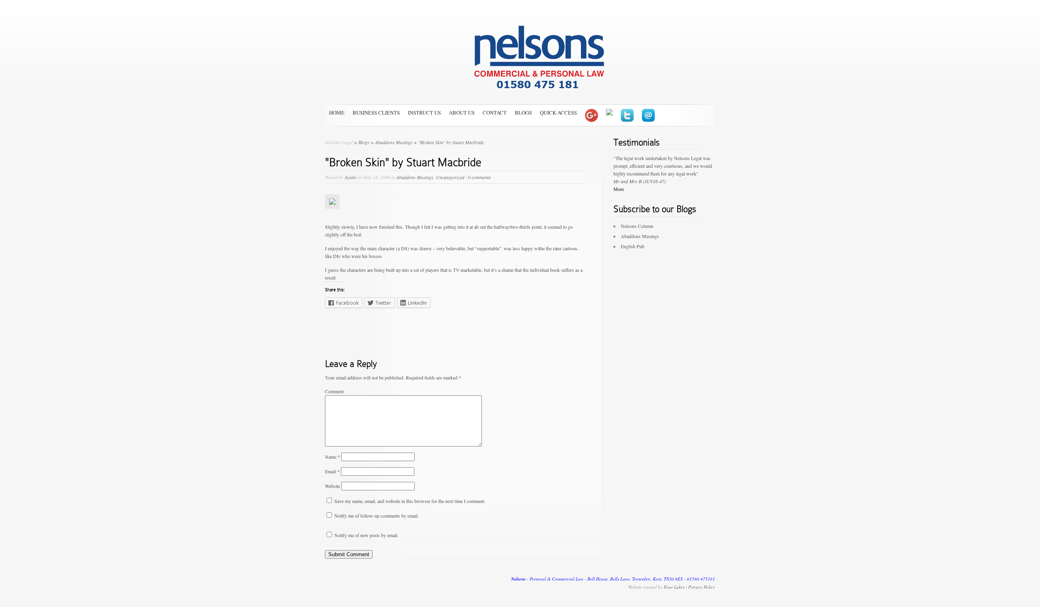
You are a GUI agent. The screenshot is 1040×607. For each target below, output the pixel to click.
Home (336, 112)
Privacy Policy (701, 587)
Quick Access (558, 112)
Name (332, 456)
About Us (461, 112)
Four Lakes (674, 587)
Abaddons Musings (414, 177)
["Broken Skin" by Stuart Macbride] (332, 215)
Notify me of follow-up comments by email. (376, 515)
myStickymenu (19, 9)
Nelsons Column (637, 226)
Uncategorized (450, 177)
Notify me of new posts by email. (366, 535)
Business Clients (376, 112)
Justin (350, 177)
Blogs (523, 112)
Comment (334, 391)
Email (332, 471)
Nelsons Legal (339, 142)
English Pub (632, 246)
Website (332, 486)
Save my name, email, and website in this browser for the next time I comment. (409, 501)
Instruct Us (424, 112)
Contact (495, 112)
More (618, 189)
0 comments (479, 177)
